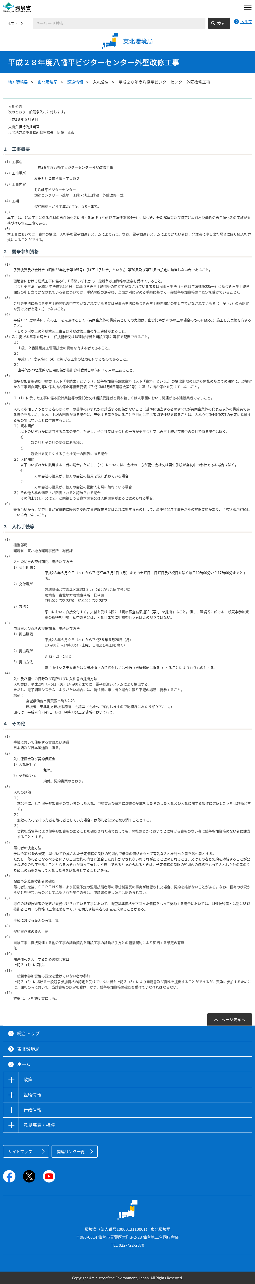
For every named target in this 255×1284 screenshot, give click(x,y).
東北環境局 (48, 82)
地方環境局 (18, 82)
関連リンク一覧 (71, 1151)
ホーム (23, 1064)
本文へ (12, 23)
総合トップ (28, 1033)
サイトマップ (20, 1151)
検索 (221, 23)
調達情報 (75, 82)
